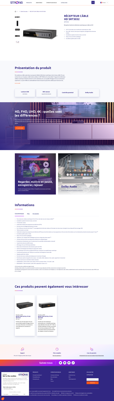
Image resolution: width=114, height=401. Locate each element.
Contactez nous (72, 375)
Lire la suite (17, 83)
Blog (52, 379)
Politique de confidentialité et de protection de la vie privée (38, 395)
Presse (52, 381)
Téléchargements (72, 379)
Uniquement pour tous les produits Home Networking (91, 355)
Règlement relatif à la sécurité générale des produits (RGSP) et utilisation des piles (43, 393)
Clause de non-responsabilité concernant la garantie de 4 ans (38, 391)
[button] (29, 2)
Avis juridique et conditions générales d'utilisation (61, 395)
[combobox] (104, 2)
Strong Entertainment (37, 375)
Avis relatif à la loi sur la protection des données (62, 391)
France (104, 2)
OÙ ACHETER (90, 372)
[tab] (19, 213)
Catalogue (64, 2)
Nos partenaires (54, 377)
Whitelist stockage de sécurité (67, 393)
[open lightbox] (40, 33)
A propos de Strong (55, 375)
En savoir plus (19, 128)
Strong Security (36, 379)
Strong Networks (36, 377)
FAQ (69, 377)
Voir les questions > (57, 355)
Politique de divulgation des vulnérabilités (83, 393)
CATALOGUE (90, 374)
